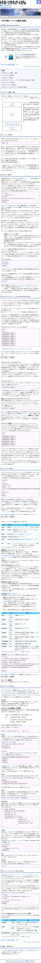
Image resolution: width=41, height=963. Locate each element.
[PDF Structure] (11, 59)
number (19, 205)
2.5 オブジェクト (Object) (9, 85)
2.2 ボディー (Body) (7, 77)
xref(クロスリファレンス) (17, 503)
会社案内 (27, 960)
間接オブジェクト (25, 178)
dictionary (15, 207)
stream (14, 692)
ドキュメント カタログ (33, 66)
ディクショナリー (28, 510)
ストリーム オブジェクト (23, 212)
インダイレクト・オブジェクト (18, 415)
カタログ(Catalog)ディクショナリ (22, 534)
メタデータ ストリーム (31, 597)
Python (12, 357)
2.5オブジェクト (16, 547)
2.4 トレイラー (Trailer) (8, 82)
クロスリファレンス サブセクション (19, 349)
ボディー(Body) (12, 114)
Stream (25, 207)
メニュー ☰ (4, 17)
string (29, 205)
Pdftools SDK (31, 48)
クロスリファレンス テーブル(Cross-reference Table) (12, 123)
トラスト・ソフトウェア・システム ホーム (15, 960)
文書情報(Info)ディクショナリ (9, 593)
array (7, 207)
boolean (13, 205)
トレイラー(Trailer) (12, 128)
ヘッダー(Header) (12, 104)
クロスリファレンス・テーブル (12, 98)
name (2, 207)
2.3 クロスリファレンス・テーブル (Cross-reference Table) (18, 80)
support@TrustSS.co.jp (14, 950)
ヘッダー (31, 96)
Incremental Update (7, 555)
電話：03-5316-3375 (5, 5)
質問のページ (34, 950)
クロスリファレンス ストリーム (12, 312)
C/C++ (6, 357)
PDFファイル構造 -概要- (8, 64)
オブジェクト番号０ (28, 413)
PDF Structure (23, 48)
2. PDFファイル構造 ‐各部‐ (10, 73)
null (36, 207)
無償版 (13, 351)
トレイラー (25, 98)
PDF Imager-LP (5, 351)
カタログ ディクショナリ (14, 168)
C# (2, 357)
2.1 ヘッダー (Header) (8, 75)
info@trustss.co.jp (5, 7)
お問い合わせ (32, 960)
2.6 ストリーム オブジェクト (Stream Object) (14, 87)
